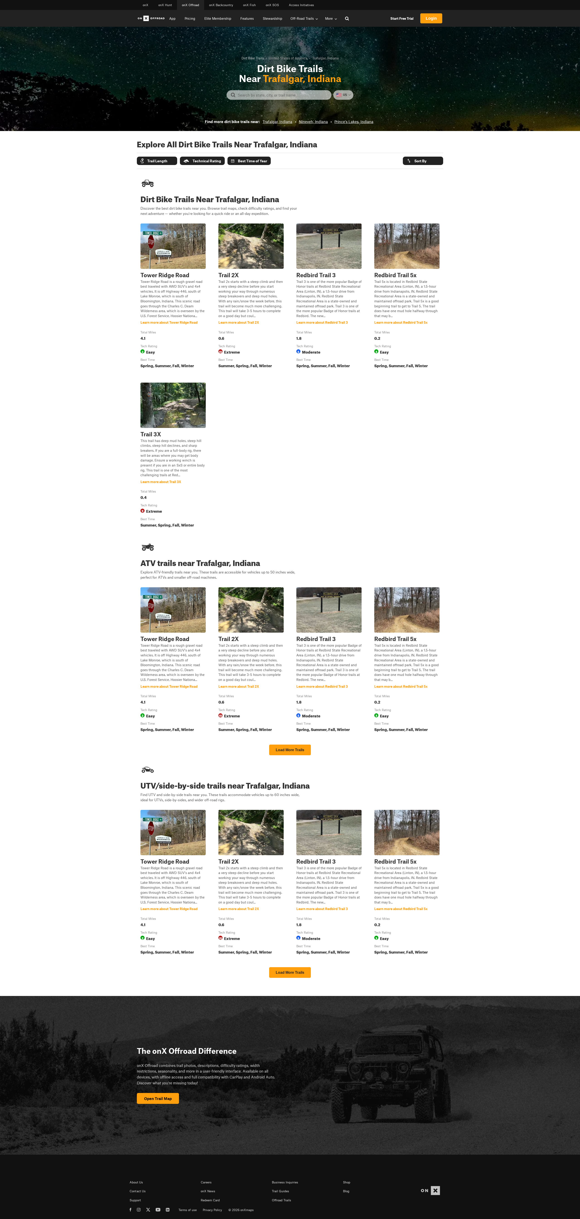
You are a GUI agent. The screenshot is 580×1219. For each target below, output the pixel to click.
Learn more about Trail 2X (251, 297)
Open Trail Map (158, 1098)
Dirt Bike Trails (253, 58)
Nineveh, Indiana (313, 121)
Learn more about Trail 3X (173, 456)
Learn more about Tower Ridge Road (173, 297)
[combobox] (283, 95)
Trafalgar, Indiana (277, 121)
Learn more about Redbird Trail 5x (407, 297)
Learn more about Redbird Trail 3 (329, 297)
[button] (157, 161)
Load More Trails (290, 750)
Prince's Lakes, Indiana (353, 121)
